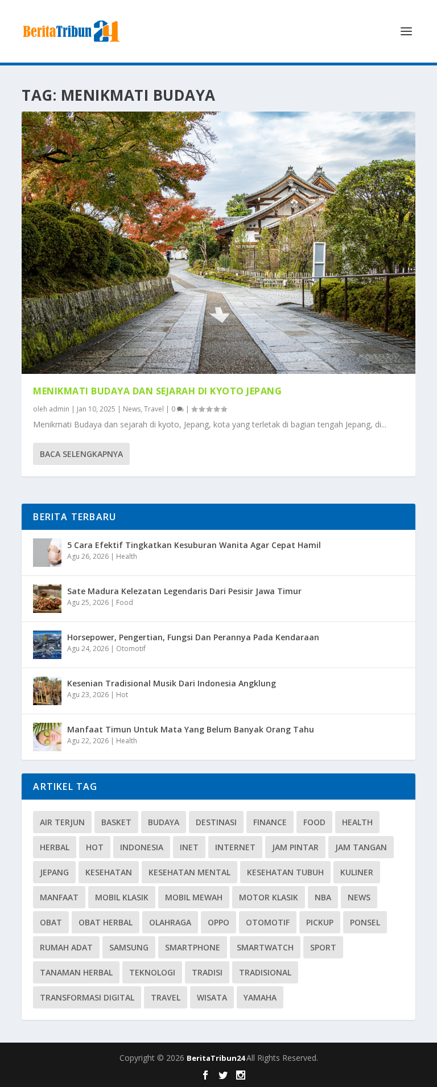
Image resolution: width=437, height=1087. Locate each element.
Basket (116, 822)
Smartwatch (265, 947)
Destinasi (216, 822)
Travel (154, 409)
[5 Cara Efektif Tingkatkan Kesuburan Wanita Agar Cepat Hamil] (47, 552)
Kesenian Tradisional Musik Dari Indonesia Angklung (171, 683)
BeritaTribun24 (216, 1058)
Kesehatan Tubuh (285, 872)
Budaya (163, 822)
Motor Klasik (268, 897)
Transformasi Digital (87, 997)
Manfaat (59, 897)
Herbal (54, 847)
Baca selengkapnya (81, 453)
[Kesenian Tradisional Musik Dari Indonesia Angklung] (47, 691)
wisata (212, 997)
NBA (323, 897)
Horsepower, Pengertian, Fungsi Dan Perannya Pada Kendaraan (193, 637)
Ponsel (365, 922)
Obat (51, 922)
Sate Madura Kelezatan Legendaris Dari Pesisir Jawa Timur (184, 591)
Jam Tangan (361, 847)
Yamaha (260, 997)
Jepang (54, 872)
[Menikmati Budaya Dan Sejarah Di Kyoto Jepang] (218, 243)
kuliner (356, 872)
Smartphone (192, 947)
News (132, 409)
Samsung (129, 947)
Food (124, 602)
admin (59, 409)
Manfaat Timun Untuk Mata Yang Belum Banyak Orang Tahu (190, 729)
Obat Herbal (106, 922)
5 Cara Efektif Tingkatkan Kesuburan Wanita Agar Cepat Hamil (194, 545)
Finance (270, 822)
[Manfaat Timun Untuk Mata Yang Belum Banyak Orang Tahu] (47, 737)
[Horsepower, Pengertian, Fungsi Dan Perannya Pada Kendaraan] (47, 645)
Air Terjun (62, 822)
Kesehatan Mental (189, 872)
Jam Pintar (295, 847)
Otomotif (131, 648)
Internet (235, 847)
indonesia (141, 847)
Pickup (319, 922)
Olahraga (170, 922)
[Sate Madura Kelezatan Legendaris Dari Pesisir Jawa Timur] (47, 598)
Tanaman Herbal (76, 972)
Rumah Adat (66, 947)
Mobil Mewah (193, 897)
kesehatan (108, 872)
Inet (189, 847)
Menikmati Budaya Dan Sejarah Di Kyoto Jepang (157, 391)
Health (126, 556)
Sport (323, 947)
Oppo (218, 922)
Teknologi (152, 972)
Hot (122, 694)
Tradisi (207, 972)
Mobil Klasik (122, 897)
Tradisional (265, 972)
